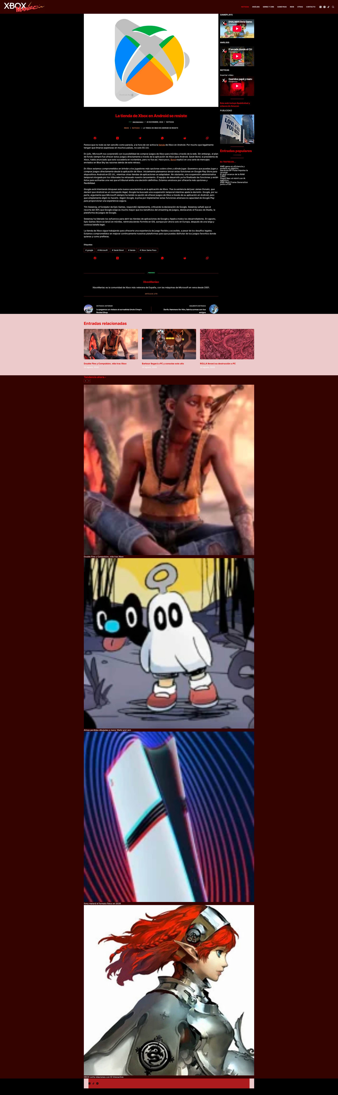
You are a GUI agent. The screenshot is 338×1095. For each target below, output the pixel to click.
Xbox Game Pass (148, 250)
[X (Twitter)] (320, 7)
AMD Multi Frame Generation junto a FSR (234, 183)
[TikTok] (328, 7)
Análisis (256, 7)
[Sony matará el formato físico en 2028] (169, 817)
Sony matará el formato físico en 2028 (102, 903)
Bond (173, 159)
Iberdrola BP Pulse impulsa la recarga (234, 171)
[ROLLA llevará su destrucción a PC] (227, 344)
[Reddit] (184, 138)
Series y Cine (268, 7)
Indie (292, 7)
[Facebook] (95, 138)
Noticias (245, 7)
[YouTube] (324, 7)
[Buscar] (333, 7)
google (89, 250)
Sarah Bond (118, 250)
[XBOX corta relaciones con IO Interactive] (169, 990)
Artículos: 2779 (151, 294)
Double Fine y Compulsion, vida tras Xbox (105, 363)
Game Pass (282, 7)
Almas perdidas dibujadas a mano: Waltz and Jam (107, 730)
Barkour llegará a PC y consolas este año (163, 363)
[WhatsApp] (162, 138)
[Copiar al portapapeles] (207, 138)
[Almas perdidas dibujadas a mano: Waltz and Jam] (169, 643)
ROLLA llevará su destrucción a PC (218, 363)
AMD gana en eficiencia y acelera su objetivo (232, 167)
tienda (162, 144)
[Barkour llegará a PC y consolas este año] (169, 344)
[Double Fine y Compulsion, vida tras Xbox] (111, 344)
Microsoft (103, 250)
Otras (300, 7)
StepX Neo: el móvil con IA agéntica (232, 179)
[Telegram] (140, 138)
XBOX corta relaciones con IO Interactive (103, 1077)
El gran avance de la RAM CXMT (232, 175)
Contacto (310, 7)
